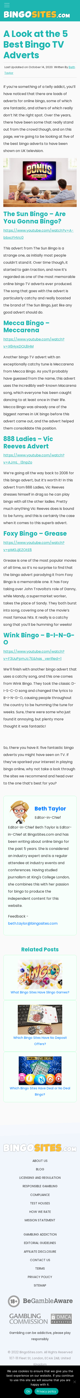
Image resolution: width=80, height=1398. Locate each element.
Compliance (40, 1195)
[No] (74, 1382)
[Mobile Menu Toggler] (7, 5)
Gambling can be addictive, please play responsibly (40, 1336)
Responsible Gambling (40, 1186)
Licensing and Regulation (40, 1177)
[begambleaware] (48, 1302)
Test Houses (40, 1203)
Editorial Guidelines (40, 1243)
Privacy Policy (40, 1277)
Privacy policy (46, 1391)
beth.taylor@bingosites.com (33, 923)
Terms (40, 1268)
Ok (28, 1391)
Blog (40, 1169)
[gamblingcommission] (27, 1320)
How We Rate (40, 1212)
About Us (40, 1161)
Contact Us (40, 1260)
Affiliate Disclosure (40, 1251)
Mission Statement (40, 1220)
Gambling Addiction (40, 1234)
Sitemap (40, 1285)
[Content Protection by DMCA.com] (61, 1320)
